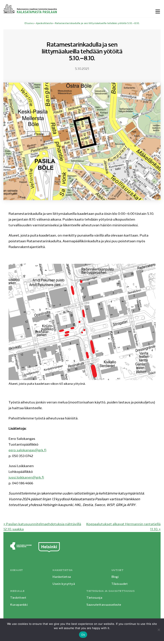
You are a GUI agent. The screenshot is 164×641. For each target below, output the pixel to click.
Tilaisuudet (119, 584)
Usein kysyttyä (64, 584)
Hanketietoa (63, 570)
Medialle (17, 591)
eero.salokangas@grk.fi (27, 450)
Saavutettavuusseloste (103, 605)
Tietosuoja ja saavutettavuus (110, 591)
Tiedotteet (18, 597)
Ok (83, 634)
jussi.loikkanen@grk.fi (26, 477)
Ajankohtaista (44, 23)
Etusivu (29, 23)
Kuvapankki (19, 605)
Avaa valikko (158, 11)
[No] (159, 630)
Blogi (115, 577)
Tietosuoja (94, 597)
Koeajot (16, 570)
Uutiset (117, 570)
